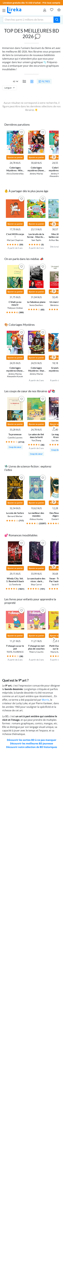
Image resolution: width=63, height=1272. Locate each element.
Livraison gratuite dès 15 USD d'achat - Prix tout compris (31, 2)
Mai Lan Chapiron (15, 240)
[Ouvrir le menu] (3, 10)
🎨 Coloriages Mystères (19, 324)
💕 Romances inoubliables (21, 535)
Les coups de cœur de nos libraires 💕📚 (29, 391)
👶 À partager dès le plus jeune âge (26, 191)
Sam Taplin (36, 240)
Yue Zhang (36, 440)
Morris (45, 699)
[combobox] (28, 20)
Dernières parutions (17, 124)
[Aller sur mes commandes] (44, 10)
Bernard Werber (15, 516)
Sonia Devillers (36, 305)
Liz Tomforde (15, 584)
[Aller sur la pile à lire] (51, 10)
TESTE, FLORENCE (15, 652)
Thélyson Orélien (15, 308)
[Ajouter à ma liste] (21, 132)
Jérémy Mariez (36, 173)
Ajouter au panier (15, 157)
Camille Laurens (15, 437)
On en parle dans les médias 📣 (24, 259)
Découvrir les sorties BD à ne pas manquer (31, 740)
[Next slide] (54, 157)
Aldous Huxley (36, 519)
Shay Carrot (36, 584)
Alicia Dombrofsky (15, 173)
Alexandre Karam (15, 376)
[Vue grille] (31, 81)
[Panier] (59, 10)
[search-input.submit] (56, 20)
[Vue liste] (24, 81)
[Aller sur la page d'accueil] (14, 10)
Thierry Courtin (36, 652)
